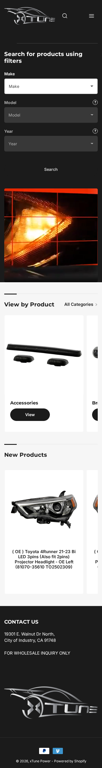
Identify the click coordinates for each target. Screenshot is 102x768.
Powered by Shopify (70, 761)
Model (10, 102)
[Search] (65, 16)
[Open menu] (91, 16)
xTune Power (40, 761)
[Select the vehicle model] (95, 102)
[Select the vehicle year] (95, 131)
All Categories (78, 304)
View (30, 414)
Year (8, 131)
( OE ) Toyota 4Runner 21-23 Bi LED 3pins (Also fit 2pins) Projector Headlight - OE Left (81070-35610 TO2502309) (44, 559)
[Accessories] (44, 355)
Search (51, 169)
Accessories (24, 403)
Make (9, 73)
